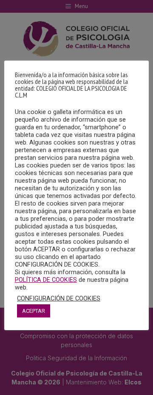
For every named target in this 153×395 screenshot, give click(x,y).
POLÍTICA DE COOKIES (46, 280)
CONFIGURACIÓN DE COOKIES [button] (58, 298)
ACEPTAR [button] (33, 311)
